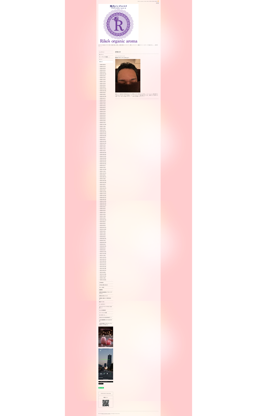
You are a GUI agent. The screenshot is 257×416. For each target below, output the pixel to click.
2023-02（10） (103, 143)
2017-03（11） (103, 270)
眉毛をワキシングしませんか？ (122, 57)
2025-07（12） (103, 88)
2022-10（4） (103, 150)
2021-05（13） (103, 182)
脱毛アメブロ (101, 301)
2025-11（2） (103, 81)
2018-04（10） (103, 246)
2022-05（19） (103, 159)
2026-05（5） (103, 70)
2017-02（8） (103, 272)
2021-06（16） (103, 180)
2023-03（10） (103, 141)
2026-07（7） (103, 66)
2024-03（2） (103, 118)
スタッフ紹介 (101, 287)
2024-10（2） (103, 105)
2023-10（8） (103, 128)
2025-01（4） (103, 100)
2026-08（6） (103, 64)
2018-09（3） (103, 236)
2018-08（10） (103, 238)
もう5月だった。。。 (103, 315)
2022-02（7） (103, 165)
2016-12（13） (103, 276)
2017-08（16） (103, 261)
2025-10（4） (103, 83)
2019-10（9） (103, 217)
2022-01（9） (103, 167)
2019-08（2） (103, 221)
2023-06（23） (103, 135)
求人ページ (101, 54)
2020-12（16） (103, 191)
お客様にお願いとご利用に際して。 (105, 299)
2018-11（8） (103, 232)
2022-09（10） (103, 152)
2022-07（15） (103, 156)
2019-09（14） (103, 219)
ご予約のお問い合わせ (103, 285)
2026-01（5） (103, 77)
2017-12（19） (103, 253)
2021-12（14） (103, 169)
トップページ (101, 52)
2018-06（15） (103, 242)
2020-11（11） (103, 193)
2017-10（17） (103, 257)
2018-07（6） (103, 240)
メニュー (101, 59)
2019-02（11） (103, 227)
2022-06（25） (103, 158)
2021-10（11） (103, 173)
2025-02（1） (103, 98)
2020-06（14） (103, 203)
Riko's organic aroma (105, 413)
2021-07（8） (103, 178)
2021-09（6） (103, 174)
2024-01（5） (103, 122)
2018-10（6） (103, 234)
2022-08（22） (103, 154)
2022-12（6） (103, 146)
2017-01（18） (103, 274)
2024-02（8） (103, 120)
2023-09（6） (103, 130)
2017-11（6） (103, 255)
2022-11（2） (103, 148)
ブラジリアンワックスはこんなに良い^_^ (105, 307)
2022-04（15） (103, 161)
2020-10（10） (103, 195)
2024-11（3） (103, 103)
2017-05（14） (103, 266)
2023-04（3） (103, 139)
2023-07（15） (103, 133)
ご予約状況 (101, 282)
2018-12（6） (103, 231)
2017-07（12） (103, 262)
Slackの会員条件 (102, 310)
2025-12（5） (103, 79)
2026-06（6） (103, 68)
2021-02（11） (103, 188)
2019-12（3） (103, 214)
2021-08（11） (103, 176)
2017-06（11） (103, 264)
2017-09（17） (103, 259)
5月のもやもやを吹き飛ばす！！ (105, 317)
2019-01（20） (103, 229)
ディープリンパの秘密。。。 (104, 56)
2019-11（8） (103, 216)
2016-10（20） (103, 279)
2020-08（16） (103, 199)
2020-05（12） (103, 204)
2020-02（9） (103, 210)
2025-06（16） (103, 90)
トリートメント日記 (103, 312)
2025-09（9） (103, 85)
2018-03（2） (103, 247)
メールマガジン (102, 304)
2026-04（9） (103, 72)
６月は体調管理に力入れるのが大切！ (105, 320)
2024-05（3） (103, 115)
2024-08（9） (103, 109)
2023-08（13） (103, 131)
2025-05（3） (103, 92)
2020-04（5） (103, 206)
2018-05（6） (103, 244)
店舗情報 (101, 289)
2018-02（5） (103, 249)
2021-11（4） (103, 171)
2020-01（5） (103, 212)
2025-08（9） (103, 86)
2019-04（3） (103, 223)
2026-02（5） (103, 75)
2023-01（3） (103, 145)
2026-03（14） (103, 73)
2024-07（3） (103, 111)
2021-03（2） (103, 186)
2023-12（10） (103, 124)
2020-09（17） (103, 197)
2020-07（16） (103, 201)
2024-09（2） (103, 107)
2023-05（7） (103, 137)
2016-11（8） (103, 277)
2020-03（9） (103, 208)
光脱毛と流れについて (103, 295)
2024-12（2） (103, 101)
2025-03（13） (103, 96)
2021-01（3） (103, 189)
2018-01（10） (103, 251)
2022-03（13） (103, 163)
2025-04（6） (103, 94)
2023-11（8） (103, 126)
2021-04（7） (103, 184)
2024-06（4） (103, 113)
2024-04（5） (103, 116)
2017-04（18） (103, 268)
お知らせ (101, 61)
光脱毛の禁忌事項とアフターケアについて (105, 293)
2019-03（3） (103, 225)
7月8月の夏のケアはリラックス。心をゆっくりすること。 (105, 324)
